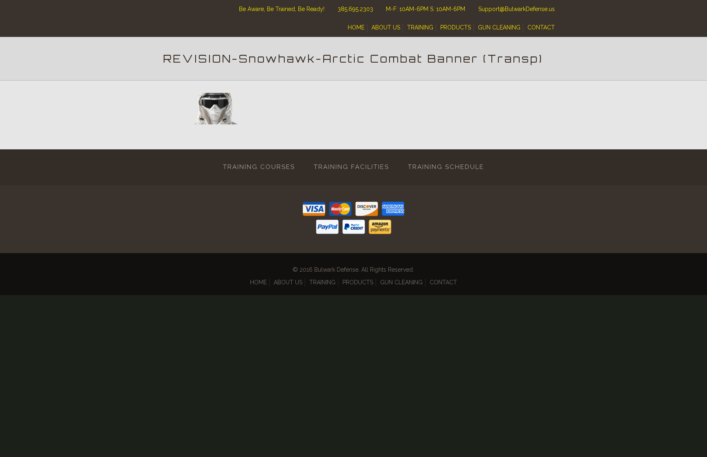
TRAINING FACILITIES (351, 167)
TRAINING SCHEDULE (446, 167)
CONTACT (541, 27)
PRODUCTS (455, 27)
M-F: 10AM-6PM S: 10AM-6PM (425, 9)
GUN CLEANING (499, 27)
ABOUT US (386, 27)
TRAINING (420, 27)
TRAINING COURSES (259, 167)
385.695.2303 (355, 9)
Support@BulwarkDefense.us (516, 9)
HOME (356, 27)
